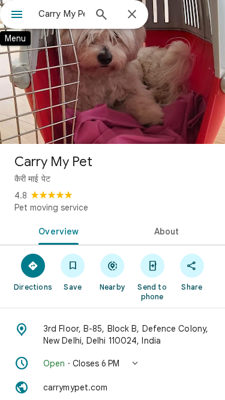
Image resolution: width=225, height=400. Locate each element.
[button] (112, 363)
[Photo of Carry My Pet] (112, 72)
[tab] (56, 230)
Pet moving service (51, 207)
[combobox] (61, 14)
